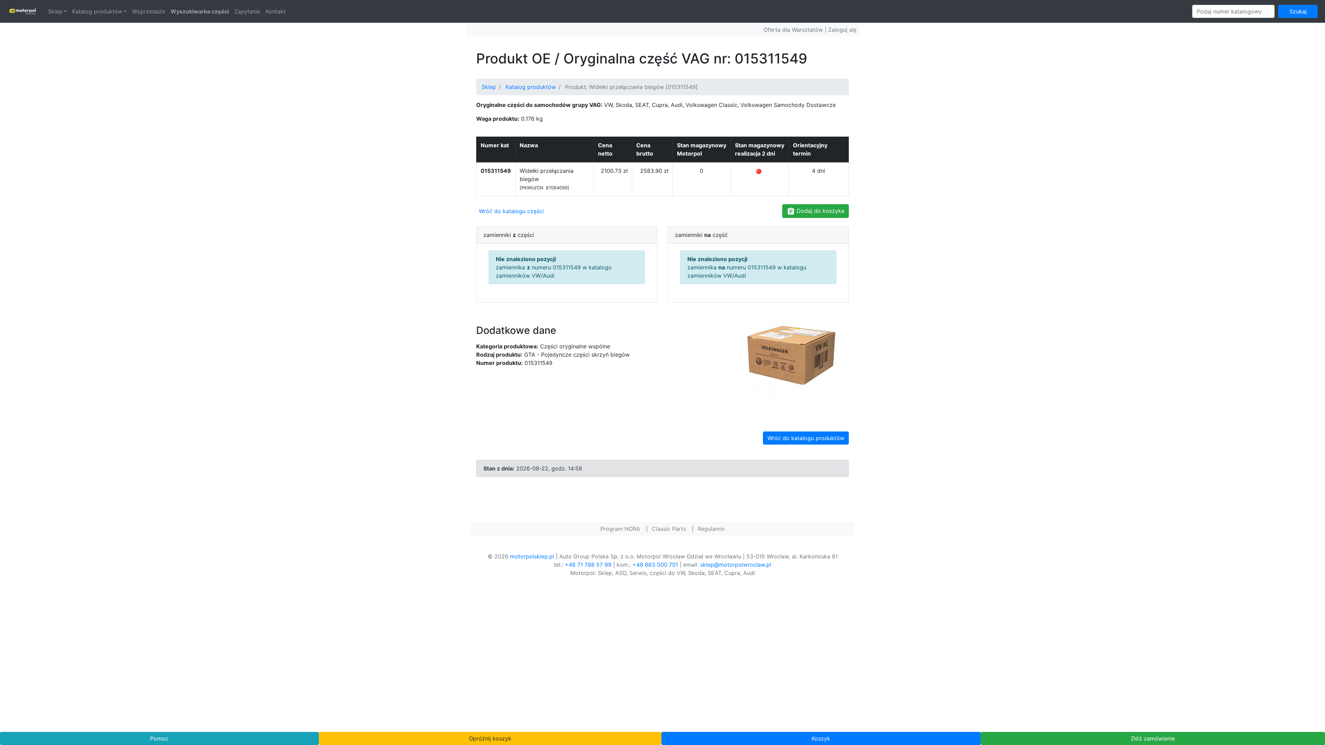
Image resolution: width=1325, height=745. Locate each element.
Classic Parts (669, 528)
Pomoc (159, 738)
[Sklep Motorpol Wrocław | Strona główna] (23, 11)
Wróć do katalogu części (511, 211)
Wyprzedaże (148, 11)
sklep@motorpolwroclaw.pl (735, 564)
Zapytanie (247, 11)
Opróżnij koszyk (490, 738)
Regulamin (711, 528)
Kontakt (276, 11)
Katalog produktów (97, 11)
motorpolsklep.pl (532, 556)
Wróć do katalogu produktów (805, 438)
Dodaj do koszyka (819, 210)
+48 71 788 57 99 (588, 564)
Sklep (55, 11)
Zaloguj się (842, 29)
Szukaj (1298, 11)
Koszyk (821, 738)
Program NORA (620, 528)
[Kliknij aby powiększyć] (790, 357)
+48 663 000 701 (655, 564)
